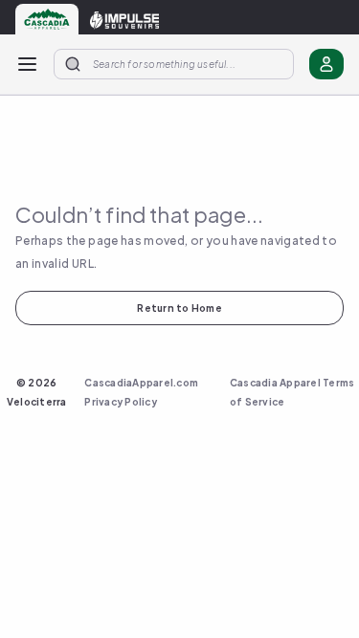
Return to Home (179, 308)
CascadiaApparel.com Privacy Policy (141, 392)
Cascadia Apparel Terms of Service (292, 392)
